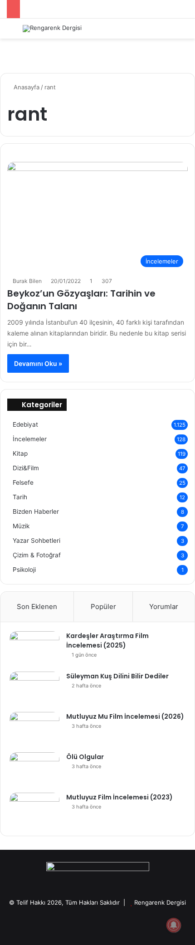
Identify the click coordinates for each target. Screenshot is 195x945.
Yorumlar (163, 606)
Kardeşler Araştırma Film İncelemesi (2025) (107, 640)
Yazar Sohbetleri (36, 540)
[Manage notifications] (173, 925)
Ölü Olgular (85, 756)
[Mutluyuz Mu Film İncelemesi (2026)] (34, 729)
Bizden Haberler (36, 511)
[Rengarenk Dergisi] (52, 28)
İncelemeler (30, 439)
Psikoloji (24, 569)
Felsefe (23, 482)
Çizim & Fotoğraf (37, 555)
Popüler (103, 606)
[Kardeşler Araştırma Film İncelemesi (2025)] (34, 648)
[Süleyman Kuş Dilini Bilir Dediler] (34, 689)
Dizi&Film (26, 468)
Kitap (20, 453)
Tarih (20, 497)
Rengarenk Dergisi (160, 902)
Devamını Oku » (38, 363)
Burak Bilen (27, 281)
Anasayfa (25, 87)
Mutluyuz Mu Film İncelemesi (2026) (125, 716)
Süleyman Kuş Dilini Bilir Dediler (117, 676)
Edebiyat (25, 424)
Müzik (21, 526)
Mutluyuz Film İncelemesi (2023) (119, 797)
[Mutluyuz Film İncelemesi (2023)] (34, 810)
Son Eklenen (37, 606)
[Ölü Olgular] (34, 769)
